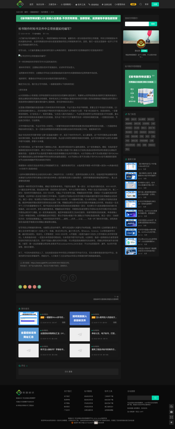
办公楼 (137, 128)
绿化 (138, 145)
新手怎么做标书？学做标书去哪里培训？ (52, 349)
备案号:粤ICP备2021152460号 (84, 423)
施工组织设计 (109, 407)
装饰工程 (134, 141)
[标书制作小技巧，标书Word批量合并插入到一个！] (131, 185)
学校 (141, 136)
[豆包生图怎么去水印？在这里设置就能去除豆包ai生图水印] (131, 223)
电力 (147, 136)
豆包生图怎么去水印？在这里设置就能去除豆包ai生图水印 (147, 222)
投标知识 (143, 132)
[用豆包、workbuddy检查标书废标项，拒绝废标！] (131, 213)
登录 (70, 371)
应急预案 (146, 123)
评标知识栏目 (88, 407)
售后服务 (129, 132)
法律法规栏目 (88, 410)
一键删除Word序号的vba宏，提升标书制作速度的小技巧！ (52, 317)
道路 (144, 145)
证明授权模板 (109, 410)
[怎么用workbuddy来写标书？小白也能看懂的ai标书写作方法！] (131, 241)
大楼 (151, 141)
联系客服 (130, 408)
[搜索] (140, 4)
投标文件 (151, 119)
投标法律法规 (130, 145)
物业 (127, 149)
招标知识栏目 (88, 396)
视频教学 (25, 402)
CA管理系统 (120, 4)
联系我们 (67, 407)
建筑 (127, 119)
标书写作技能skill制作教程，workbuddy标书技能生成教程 (147, 232)
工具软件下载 (109, 396)
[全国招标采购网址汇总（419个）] (28, 334)
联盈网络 (129, 123)
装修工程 (137, 123)
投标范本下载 (109, 403)
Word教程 (142, 119)
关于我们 (67, 396)
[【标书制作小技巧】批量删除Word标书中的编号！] (131, 176)
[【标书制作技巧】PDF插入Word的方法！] (131, 166)
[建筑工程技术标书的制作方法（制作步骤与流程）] (80, 350)
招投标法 (152, 145)
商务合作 (31, 402)
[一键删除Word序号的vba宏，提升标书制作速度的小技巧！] (28, 318)
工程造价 (31, 405)
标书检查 (19, 405)
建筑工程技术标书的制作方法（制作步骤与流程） (104, 349)
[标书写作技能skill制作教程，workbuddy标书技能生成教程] (131, 232)
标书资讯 (38, 34)
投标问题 (134, 136)
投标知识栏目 (88, 400)
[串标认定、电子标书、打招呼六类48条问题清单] (80, 334)
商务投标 (129, 128)
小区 (127, 136)
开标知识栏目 (88, 403)
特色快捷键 (143, 141)
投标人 (144, 128)
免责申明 (67, 400)
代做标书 (19, 402)
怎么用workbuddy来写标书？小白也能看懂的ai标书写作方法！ (147, 241)
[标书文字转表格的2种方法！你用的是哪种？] (131, 204)
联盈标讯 (71, 418)
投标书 (134, 119)
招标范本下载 (109, 400)
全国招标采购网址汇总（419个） (52, 333)
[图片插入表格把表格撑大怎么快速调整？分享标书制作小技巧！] (131, 194)
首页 (31, 4)
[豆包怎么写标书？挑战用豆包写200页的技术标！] (131, 251)
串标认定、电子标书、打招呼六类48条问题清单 (104, 333)
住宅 (136, 132)
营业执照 (101, 423)
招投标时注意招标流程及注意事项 (105, 299)
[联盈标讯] (20, 4)
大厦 (153, 123)
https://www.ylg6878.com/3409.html (45, 263)
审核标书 (25, 405)
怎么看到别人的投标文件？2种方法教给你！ (103, 317)
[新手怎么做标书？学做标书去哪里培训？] (28, 350)
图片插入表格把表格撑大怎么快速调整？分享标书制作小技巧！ (147, 194)
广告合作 (67, 410)
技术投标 (152, 132)
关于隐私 (67, 403)
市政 (127, 141)
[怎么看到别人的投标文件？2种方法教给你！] (80, 318)
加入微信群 (131, 412)
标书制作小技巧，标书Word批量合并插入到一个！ (146, 185)
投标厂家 (152, 128)
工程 (153, 136)
